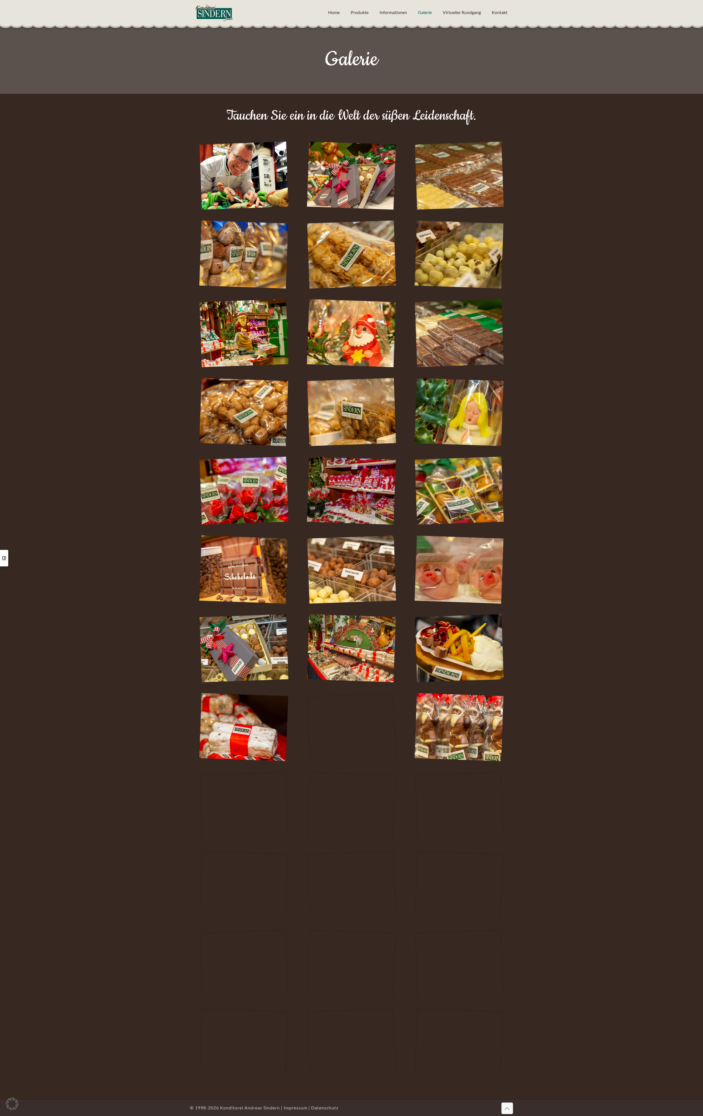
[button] (12, 1104)
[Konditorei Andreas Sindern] (214, 12)
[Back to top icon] (507, 1108)
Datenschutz (324, 1107)
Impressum (295, 1107)
